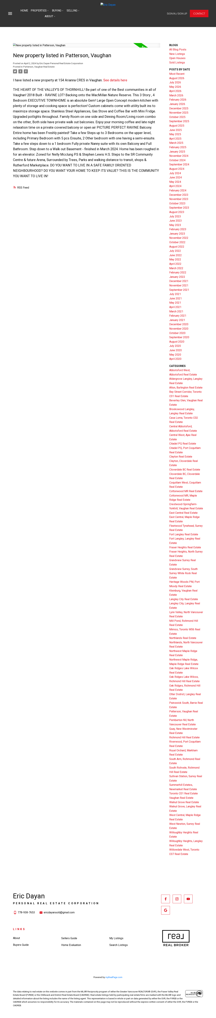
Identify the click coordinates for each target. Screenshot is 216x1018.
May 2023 (175, 225)
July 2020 (175, 345)
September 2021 (179, 289)
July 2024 (175, 173)
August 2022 (176, 246)
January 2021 (177, 320)
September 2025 (179, 121)
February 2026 (177, 99)
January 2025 (177, 151)
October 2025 (177, 117)
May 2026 (175, 86)
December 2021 (178, 281)
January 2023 (177, 233)
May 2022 (175, 259)
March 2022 (176, 268)
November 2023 (178, 199)
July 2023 (175, 216)
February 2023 (177, 229)
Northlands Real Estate (182, 638)
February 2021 (177, 315)
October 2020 (177, 333)
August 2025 (176, 125)
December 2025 (178, 108)
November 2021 (178, 285)
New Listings (177, 54)
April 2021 (175, 307)
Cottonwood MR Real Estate (185, 491)
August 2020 (176, 341)
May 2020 (175, 354)
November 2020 (178, 328)
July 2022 (175, 250)
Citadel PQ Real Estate (182, 443)
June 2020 (175, 350)
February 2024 (177, 190)
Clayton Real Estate (180, 456)
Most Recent (176, 73)
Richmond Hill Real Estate (184, 737)
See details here (115, 80)
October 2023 (177, 203)
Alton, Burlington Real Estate (185, 387)
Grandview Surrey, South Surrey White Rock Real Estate (183, 573)
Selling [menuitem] (72, 10)
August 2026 (176, 78)
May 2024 (175, 181)
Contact (199, 13)
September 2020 (179, 337)
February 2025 (177, 147)
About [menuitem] (49, 16)
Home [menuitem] (24, 10)
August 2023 (176, 212)
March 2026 (176, 95)
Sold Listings (177, 62)
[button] (177, 13)
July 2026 (175, 82)
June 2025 (175, 130)
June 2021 (175, 298)
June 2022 (175, 255)
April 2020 (175, 358)
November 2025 (178, 112)
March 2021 (176, 311)
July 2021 (175, 294)
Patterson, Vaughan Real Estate (39, 66)
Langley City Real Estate (183, 599)
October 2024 (177, 160)
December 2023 (178, 194)
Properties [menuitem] (39, 10)
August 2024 (176, 168)
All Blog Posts (177, 49)
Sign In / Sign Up (177, 13)
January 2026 (177, 104)
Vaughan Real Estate (181, 797)
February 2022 (177, 272)
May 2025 (175, 134)
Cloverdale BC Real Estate (184, 469)
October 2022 (177, 242)
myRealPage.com (113, 977)
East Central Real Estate (183, 512)
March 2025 (176, 142)
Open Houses (177, 58)
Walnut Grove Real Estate (184, 802)
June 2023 (175, 220)
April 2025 (175, 138)
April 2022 (175, 263)
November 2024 (178, 155)
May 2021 (175, 302)
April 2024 (175, 186)
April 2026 (175, 91)
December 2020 (178, 324)
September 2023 (179, 207)
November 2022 (178, 237)
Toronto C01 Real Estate (183, 793)
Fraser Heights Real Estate (185, 547)
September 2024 (179, 164)
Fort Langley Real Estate (183, 534)
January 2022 (177, 276)
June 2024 (175, 177)
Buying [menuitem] (56, 10)
